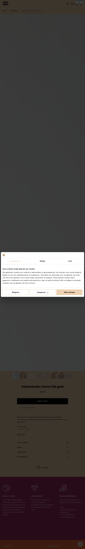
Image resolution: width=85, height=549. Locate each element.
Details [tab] (42, 261)
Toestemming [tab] (15, 261)
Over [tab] (70, 261)
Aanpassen (41, 292)
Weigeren (15, 292)
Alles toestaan (69, 292)
